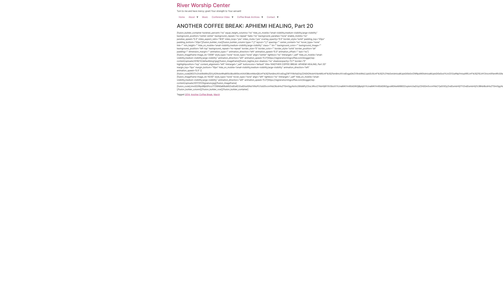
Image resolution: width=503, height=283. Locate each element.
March (217, 94)
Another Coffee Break (201, 94)
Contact (271, 17)
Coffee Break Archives (248, 17)
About (192, 17)
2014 (187, 94)
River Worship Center (203, 5)
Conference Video (221, 17)
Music (205, 17)
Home (182, 17)
